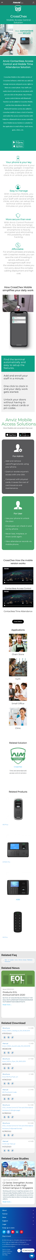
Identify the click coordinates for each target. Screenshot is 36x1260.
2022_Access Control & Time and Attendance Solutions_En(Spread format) (17, 1127)
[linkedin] (17, 1232)
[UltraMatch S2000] (18, 809)
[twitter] (4, 1232)
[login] (33, 2)
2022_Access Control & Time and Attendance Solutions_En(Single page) (17, 1109)
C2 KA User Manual (8, 1144)
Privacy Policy (6, 1253)
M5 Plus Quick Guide (9, 1092)
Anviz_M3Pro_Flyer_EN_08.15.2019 (14, 1061)
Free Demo (18, 621)
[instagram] (21, 1232)
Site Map (5, 1255)
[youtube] (13, 1232)
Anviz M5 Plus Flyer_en (10, 1077)
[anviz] (18, 2)
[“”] (18, 435)
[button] (18, 142)
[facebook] (8, 1232)
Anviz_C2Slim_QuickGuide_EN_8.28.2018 (16, 1046)
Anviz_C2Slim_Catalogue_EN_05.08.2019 (16, 1031)
